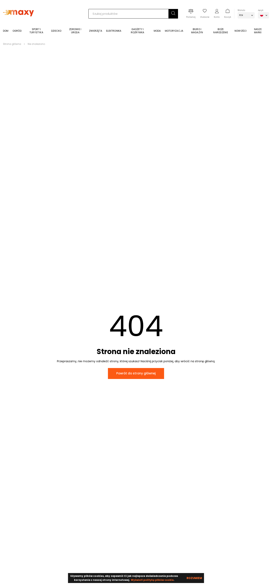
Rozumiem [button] (194, 578)
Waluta (241, 10)
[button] (173, 14)
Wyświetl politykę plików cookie (152, 580)
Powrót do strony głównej (136, 373)
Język (260, 10)
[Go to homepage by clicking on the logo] (18, 22)
